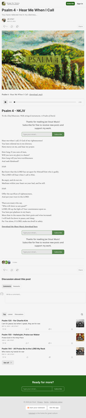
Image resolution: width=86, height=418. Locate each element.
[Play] (5, 102)
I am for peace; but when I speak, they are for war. (21, 323)
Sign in (80, 3)
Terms (46, 402)
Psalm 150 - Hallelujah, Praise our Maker (21, 335)
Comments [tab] (7, 286)
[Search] (82, 314)
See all (6, 362)
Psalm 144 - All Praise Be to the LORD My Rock (23, 349)
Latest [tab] (10, 314)
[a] (80, 323)
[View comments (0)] (12, 26)
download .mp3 (35, 94)
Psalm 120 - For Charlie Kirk (15, 321)
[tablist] (11, 286)
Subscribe (70, 4)
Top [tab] (4, 314)
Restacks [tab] (16, 286)
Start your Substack (37, 408)
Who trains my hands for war (13, 351)
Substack (32, 413)
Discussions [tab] (19, 314)
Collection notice (56, 402)
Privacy (40, 402)
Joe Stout (10, 19)
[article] (43, 324)
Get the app (54, 408)
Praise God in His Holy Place (13, 337)
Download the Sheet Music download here (20, 226)
